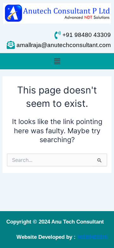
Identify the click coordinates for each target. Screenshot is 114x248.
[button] (57, 61)
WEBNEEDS (92, 237)
